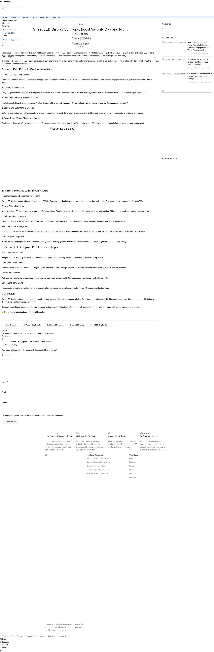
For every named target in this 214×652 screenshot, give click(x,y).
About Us (132, 473)
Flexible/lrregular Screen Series (98, 470)
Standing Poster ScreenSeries (97, 473)
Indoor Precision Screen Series (98, 458)
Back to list (6, 336)
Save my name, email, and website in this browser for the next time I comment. (32, 416)
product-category (21, 312)
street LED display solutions (101, 325)
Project (131, 466)
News (80, 24)
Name (5, 382)
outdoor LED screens (55, 325)
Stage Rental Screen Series (96, 466)
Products (132, 462)
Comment (6, 355)
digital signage (10, 325)
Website (5, 403)
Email (4, 392)
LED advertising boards (32, 325)
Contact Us (133, 477)
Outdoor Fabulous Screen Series (98, 462)
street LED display (77, 325)
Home (131, 458)
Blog (130, 470)
